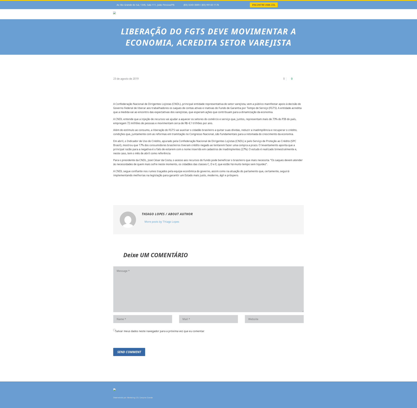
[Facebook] (232, 5)
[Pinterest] (125, 188)
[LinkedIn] (135, 188)
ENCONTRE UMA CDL (263, 4)
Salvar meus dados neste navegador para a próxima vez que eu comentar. (159, 331)
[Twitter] (120, 188)
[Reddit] (139, 188)
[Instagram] (236, 5)
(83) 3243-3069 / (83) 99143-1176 (201, 4)
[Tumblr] (130, 188)
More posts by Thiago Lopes (161, 221)
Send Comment (129, 352)
